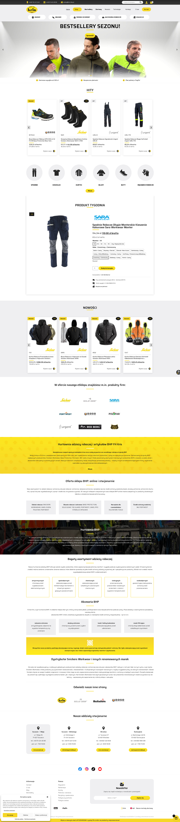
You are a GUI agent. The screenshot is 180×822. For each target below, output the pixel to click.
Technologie (117, 9)
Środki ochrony (83, 17)
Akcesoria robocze (113, 17)
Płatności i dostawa (64, 793)
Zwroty (60, 790)
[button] (47, 797)
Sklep (76, 9)
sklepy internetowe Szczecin (145, 817)
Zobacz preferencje (41, 815)
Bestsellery (88, 9)
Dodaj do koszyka (107, 268)
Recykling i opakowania (66, 795)
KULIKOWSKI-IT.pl (131, 817)
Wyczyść (95, 261)
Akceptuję (10, 815)
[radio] (94, 244)
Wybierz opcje (47, 151)
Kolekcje (140, 17)
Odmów (25, 815)
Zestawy (99, 9)
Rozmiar (96, 240)
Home (68, 9)
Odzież (37, 17)
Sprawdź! (90, 46)
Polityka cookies (19, 819)
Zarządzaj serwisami (9, 810)
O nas (137, 9)
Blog (27, 790)
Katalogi (128, 9)
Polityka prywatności (29, 819)
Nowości (107, 9)
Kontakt (146, 9)
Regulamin (61, 785)
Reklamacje (62, 787)
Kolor (94, 247)
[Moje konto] (146, 2)
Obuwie (58, 17)
